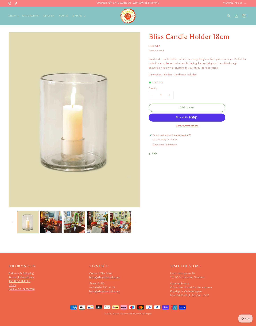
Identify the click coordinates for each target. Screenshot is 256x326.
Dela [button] (154, 153)
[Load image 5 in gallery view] (120, 222)
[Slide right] (136, 222)
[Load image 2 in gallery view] (51, 222)
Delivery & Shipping (21, 273)
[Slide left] (12, 222)
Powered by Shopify (142, 314)
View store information (165, 144)
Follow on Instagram (22, 289)
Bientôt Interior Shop (122, 314)
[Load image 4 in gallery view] (97, 222)
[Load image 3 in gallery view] (74, 222)
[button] (13, 15)
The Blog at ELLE (19, 281)
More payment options (187, 126)
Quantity (153, 88)
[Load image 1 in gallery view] (28, 222)
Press (12, 285)
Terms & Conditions (21, 277)
